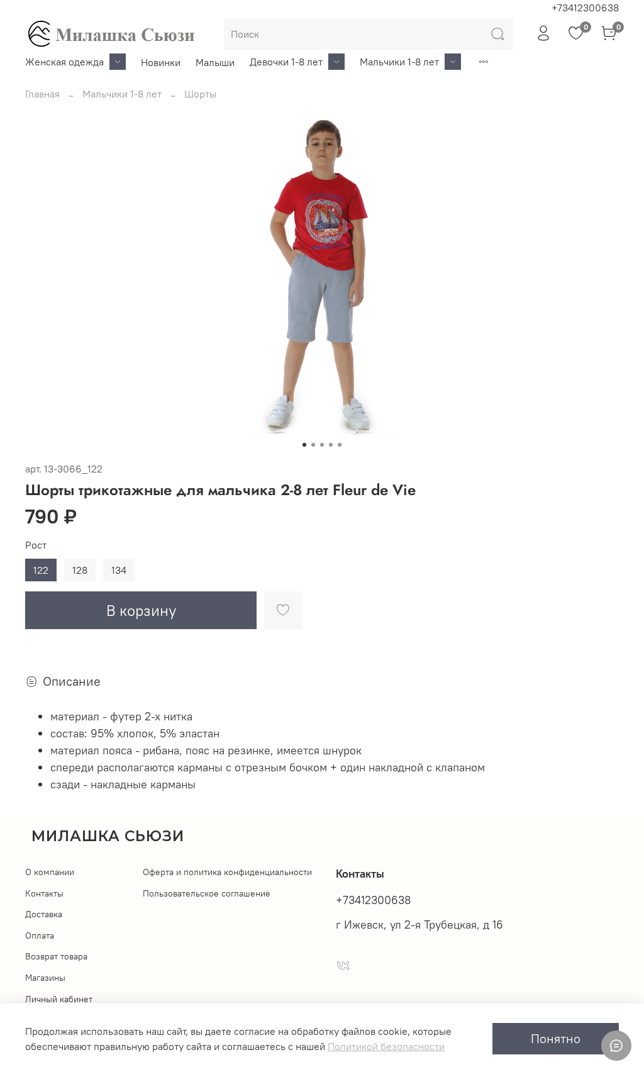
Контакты (44, 893)
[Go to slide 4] (331, 445)
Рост (36, 545)
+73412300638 (585, 7)
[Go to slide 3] (322, 445)
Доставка (43, 914)
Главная (42, 93)
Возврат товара (56, 956)
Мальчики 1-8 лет (399, 61)
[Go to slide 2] (313, 445)
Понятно (555, 1038)
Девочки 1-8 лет (286, 61)
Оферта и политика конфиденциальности (227, 872)
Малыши (215, 62)
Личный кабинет (58, 999)
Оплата (39, 935)
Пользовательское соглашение (206, 893)
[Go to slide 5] (339, 445)
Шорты (200, 93)
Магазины (45, 977)
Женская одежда (64, 61)
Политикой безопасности (386, 1046)
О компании (49, 872)
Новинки (160, 62)
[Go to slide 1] (304, 445)
